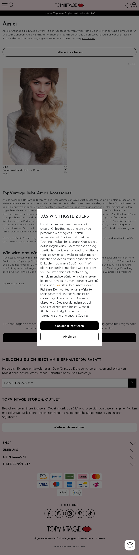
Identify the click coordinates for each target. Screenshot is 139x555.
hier (57, 285)
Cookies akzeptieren (69, 326)
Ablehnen (69, 336)
